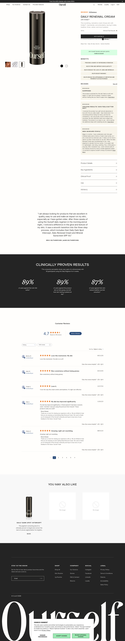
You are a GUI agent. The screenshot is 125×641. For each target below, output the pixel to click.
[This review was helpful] (98, 424)
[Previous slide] (61, 66)
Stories (100, 4)
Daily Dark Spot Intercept (29, 523)
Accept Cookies (61, 636)
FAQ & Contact (74, 577)
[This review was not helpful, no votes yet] (101, 364)
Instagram (88, 570)
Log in (113, 4)
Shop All (57, 570)
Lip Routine (58, 577)
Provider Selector (38, 4)
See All (115, 84)
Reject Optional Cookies (80, 636)
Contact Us (26, 4)
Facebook (88, 573)
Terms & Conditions (106, 573)
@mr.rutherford (71, 240)
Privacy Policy (46, 630)
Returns (72, 581)
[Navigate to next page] (74, 457)
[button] (8, 64)
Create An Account (99, 53)
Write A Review (75, 333)
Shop (8, 4)
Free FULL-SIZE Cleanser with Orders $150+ (62, 1)
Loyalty (106, 4)
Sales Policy (104, 585)
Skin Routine (59, 573)
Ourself (15, 596)
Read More (111, 97)
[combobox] (29, 344)
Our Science (16, 4)
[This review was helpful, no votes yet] (98, 364)
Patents (102, 577)
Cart (118, 4)
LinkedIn (88, 577)
